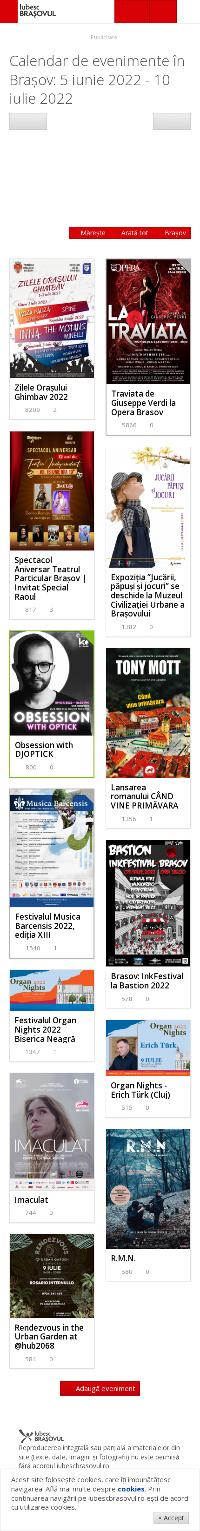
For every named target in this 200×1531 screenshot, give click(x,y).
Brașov (174, 232)
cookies (131, 1488)
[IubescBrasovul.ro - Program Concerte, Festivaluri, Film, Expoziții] (9, 11)
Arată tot (134, 232)
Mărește (92, 232)
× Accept (171, 1517)
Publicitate (103, 36)
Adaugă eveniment (104, 1388)
